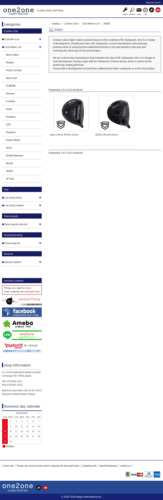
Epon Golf (11, 78)
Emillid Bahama (14, 155)
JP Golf (10, 178)
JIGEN (9, 171)
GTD (8, 124)
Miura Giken (12, 54)
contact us (125, 465)
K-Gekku (10, 101)
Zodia (9, 109)
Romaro (10, 93)
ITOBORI (11, 85)
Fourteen (11, 116)
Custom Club (71, 23)
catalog (56, 23)
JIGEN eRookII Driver (106, 134)
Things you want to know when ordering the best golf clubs (48, 465)
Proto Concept (13, 70)
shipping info (89, 465)
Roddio (10, 62)
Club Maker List (90, 23)
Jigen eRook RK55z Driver (64, 134)
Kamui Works (13, 140)
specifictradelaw (108, 465)
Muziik (9, 163)
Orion (9, 147)
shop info (9, 465)
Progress (11, 132)
